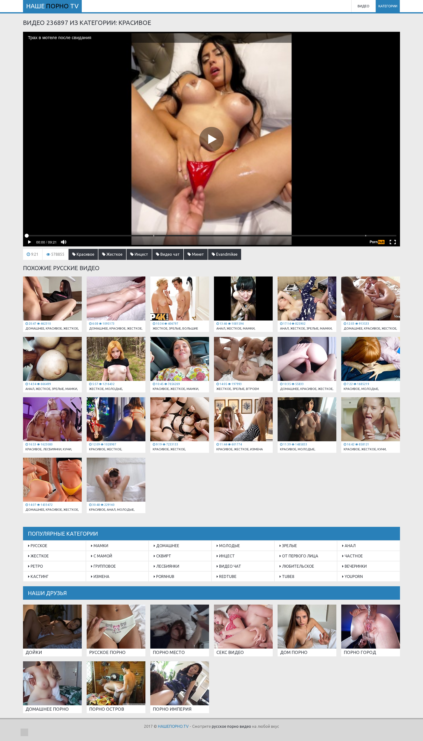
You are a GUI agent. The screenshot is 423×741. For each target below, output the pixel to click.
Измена (101, 576)
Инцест (141, 254)
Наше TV (52, 6)
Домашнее (167, 545)
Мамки (100, 545)
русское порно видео (231, 726)
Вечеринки (355, 566)
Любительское (297, 566)
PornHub (164, 576)
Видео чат (169, 254)
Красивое (85, 254)
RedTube (227, 576)
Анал (350, 545)
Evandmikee (226, 254)
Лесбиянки (167, 566)
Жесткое (114, 254)
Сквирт (163, 556)
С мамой (102, 556)
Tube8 (287, 576)
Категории (387, 6)
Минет (197, 254)
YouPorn (353, 576)
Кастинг (39, 576)
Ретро (36, 566)
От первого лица (299, 556)
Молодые (229, 545)
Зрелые (289, 545)
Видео (363, 6)
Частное (353, 556)
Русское (38, 545)
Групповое (104, 566)
